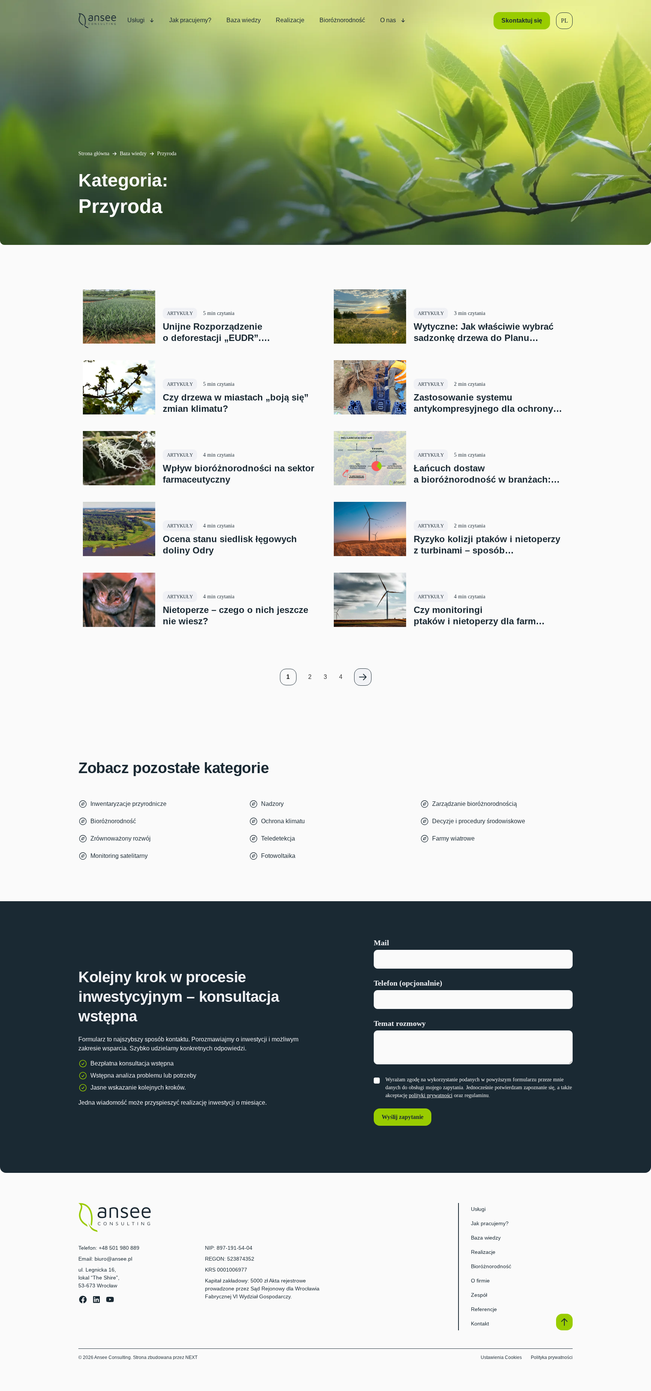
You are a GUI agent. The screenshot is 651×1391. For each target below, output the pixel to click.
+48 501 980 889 (119, 1248)
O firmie (480, 1281)
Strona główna (93, 153)
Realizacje (483, 1252)
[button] (564, 20)
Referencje (484, 1309)
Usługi (478, 1209)
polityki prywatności (430, 1095)
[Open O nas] (403, 20)
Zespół (479, 1295)
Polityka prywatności (552, 1357)
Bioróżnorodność (491, 1266)
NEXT (191, 1357)
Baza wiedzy (133, 153)
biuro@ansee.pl (113, 1259)
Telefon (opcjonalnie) (408, 983)
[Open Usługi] (152, 20)
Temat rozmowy (400, 1023)
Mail (381, 942)
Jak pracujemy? (490, 1223)
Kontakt (480, 1324)
